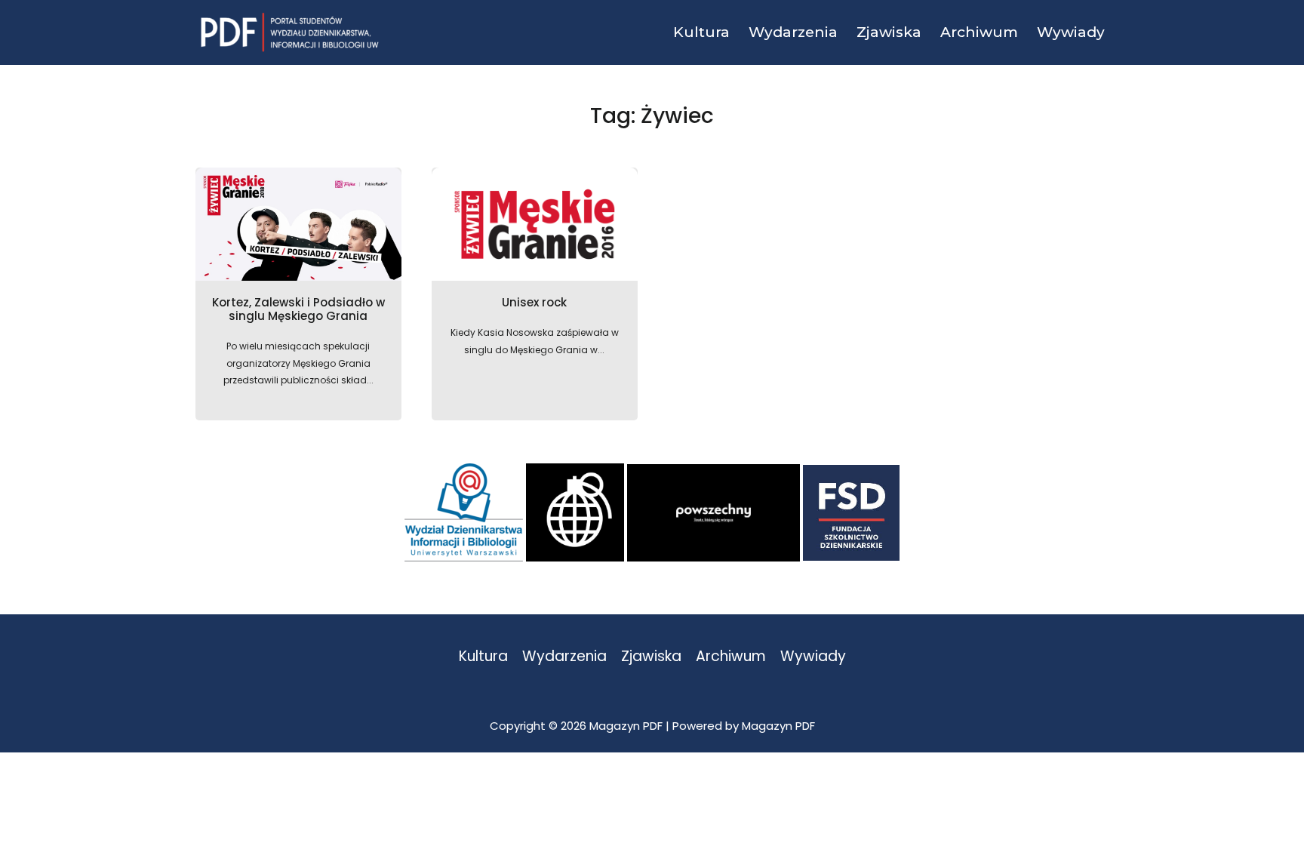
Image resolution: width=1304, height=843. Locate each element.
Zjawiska (651, 657)
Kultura (483, 657)
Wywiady (813, 657)
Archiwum (731, 657)
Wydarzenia (564, 657)
